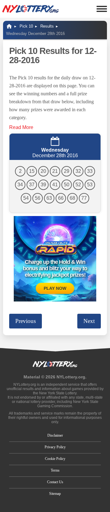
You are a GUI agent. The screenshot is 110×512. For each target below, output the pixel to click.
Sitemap (55, 493)
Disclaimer (55, 435)
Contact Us (55, 482)
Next (89, 321)
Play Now (55, 288)
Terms (55, 470)
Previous (25, 321)
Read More (21, 127)
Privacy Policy (55, 447)
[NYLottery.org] (30, 9)
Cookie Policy (55, 459)
